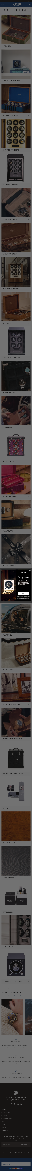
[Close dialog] (29, 571)
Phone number (19, 588)
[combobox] (18, 590)
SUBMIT (23, 593)
